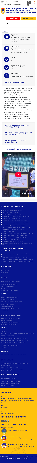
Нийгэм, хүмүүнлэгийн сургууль (12, 214)
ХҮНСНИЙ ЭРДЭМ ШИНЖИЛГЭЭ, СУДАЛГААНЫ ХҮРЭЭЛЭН (18, 261)
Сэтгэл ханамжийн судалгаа (10, 308)
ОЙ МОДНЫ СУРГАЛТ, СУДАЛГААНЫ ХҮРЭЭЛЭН (15, 257)
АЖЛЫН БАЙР (17, 4)
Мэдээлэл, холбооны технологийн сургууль (16, 220)
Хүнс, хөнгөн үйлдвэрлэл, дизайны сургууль (16, 216)
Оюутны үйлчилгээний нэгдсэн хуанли (13, 342)
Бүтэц (3, 288)
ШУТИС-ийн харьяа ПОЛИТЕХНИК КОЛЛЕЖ (15, 235)
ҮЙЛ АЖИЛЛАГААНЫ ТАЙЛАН (9, 284)
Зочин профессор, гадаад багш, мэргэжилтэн (14, 363)
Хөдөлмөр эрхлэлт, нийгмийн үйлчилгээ (13, 338)
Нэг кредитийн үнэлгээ (8, 378)
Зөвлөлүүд (4, 283)
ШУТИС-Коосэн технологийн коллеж (14, 237)
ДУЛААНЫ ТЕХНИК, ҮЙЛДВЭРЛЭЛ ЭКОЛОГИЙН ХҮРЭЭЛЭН (18, 259)
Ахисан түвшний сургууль (11, 239)
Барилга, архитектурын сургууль (12, 210)
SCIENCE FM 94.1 (7, 4)
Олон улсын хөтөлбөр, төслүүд (10, 367)
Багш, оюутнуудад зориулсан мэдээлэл (13, 369)
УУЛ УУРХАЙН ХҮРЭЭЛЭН (9, 256)
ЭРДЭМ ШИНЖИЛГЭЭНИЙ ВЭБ (9, 324)
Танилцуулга (5, 331)
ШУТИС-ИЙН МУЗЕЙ (6, 320)
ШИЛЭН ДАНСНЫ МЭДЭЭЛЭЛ (9, 385)
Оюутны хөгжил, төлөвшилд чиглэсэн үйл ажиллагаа (17, 333)
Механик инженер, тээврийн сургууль (14, 224)
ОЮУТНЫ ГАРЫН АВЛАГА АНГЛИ (9, 345)
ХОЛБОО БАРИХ (18, 3)
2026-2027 (3, 347)
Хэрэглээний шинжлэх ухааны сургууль (15, 226)
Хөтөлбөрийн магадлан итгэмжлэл (12, 301)
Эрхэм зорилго (5, 272)
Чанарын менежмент (7, 286)
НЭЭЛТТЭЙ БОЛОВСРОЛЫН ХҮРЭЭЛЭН (13, 241)
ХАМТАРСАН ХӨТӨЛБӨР (7, 306)
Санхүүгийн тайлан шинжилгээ (11, 381)
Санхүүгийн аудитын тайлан (10, 383)
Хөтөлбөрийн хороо (7, 299)
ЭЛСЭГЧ (16, 1)
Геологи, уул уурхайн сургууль (12, 218)
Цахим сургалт (5, 303)
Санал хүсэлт (5, 310)
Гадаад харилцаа (6, 370)
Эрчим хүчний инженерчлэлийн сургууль (15, 222)
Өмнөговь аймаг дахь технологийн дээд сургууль (18, 233)
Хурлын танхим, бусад (7, 337)
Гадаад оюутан (5, 365)
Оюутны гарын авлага (7, 344)
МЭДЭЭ (5, 1)
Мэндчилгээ (5, 270)
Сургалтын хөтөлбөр (7, 304)
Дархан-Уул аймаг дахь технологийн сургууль (17, 227)
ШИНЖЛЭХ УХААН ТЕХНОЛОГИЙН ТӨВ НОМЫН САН (15, 355)
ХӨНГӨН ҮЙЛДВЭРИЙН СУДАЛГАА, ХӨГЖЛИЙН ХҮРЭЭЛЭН (18, 254)
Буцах (5, 31)
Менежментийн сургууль (10, 212)
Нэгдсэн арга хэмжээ (7, 335)
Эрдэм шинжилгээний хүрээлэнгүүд (12, 322)
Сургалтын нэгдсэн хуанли (9, 297)
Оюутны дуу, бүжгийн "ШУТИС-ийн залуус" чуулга (15, 340)
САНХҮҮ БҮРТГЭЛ (5, 380)
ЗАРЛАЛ (5, 3)
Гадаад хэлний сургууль (10, 231)
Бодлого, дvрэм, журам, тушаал (10, 281)
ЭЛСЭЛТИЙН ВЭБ (13, 18)
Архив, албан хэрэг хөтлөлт (9, 290)
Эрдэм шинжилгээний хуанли (10, 318)
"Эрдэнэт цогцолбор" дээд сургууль (14, 229)
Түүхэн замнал (5, 274)
